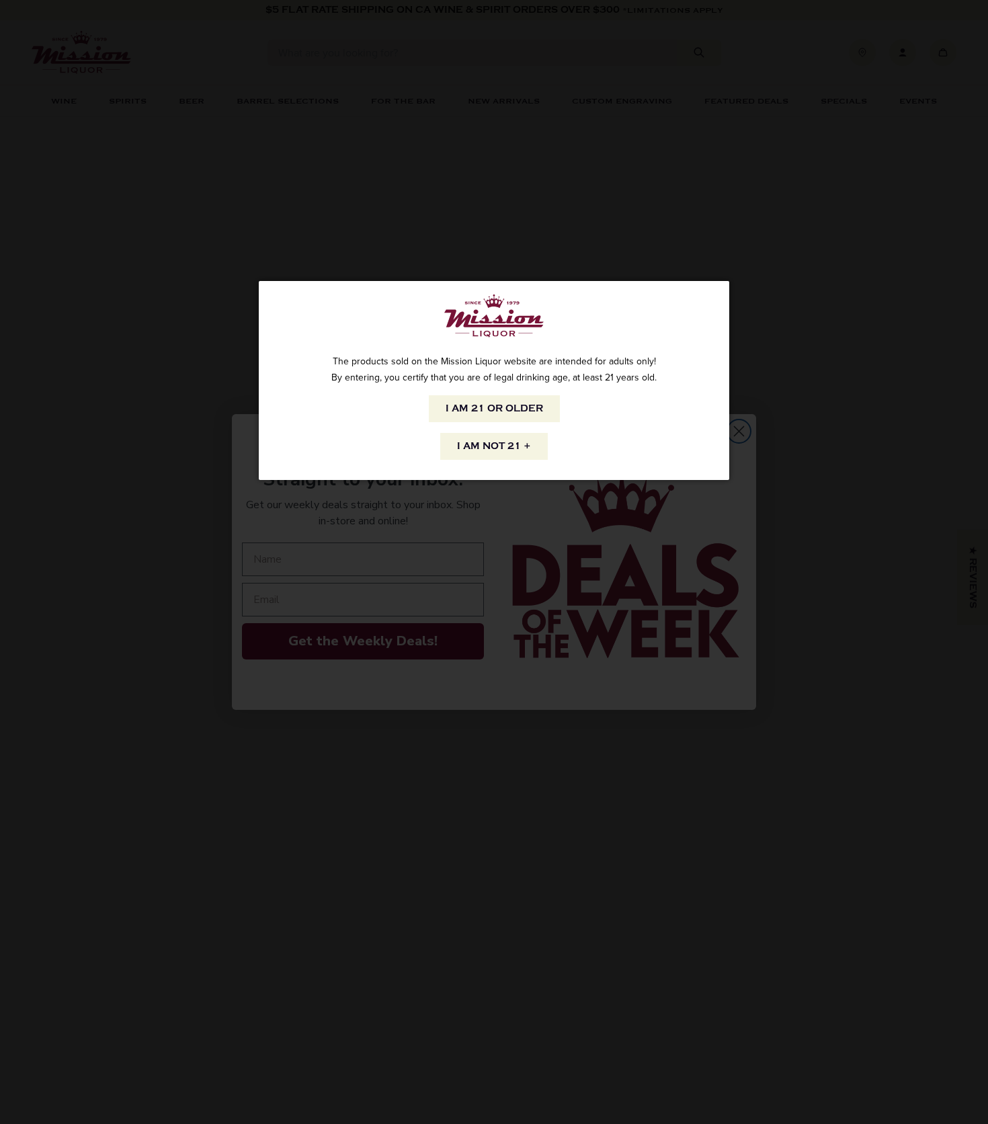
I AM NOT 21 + (494, 446)
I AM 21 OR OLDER (494, 408)
